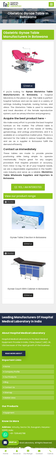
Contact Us (9, 387)
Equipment (9, 412)
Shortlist (10, 202)
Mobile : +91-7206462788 (13, 433)
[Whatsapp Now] (5, 434)
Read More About (13, 353)
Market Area (9, 397)
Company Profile (12, 371)
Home (7, 366)
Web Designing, (41, 448)
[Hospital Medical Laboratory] (13, 4)
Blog (6, 382)
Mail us (29, 85)
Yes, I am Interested (30, 187)
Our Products (10, 377)
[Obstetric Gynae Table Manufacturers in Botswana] (28, 61)
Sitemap (8, 392)
